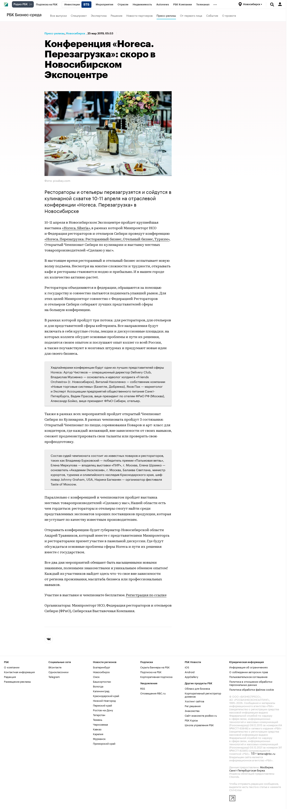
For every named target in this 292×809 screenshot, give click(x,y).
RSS (142, 688)
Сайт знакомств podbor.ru (201, 715)
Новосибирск (75, 33)
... (215, 4)
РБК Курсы (191, 720)
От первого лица (191, 15)
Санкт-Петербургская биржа (247, 770)
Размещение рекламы (17, 681)
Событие (212, 15)
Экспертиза (99, 15)
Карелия (98, 734)
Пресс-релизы (166, 15)
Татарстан (99, 715)
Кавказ (97, 729)
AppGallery (191, 677)
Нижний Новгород (104, 700)
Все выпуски (58, 15)
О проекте (229, 15)
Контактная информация (19, 672)
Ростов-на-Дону (103, 710)
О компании (11, 667)
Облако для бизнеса (197, 688)
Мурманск (99, 738)
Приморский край (104, 743)
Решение (116, 15)
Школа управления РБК (199, 725)
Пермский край (102, 705)
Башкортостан (102, 681)
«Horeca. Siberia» (76, 228)
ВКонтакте (54, 667)
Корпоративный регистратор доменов (203, 694)
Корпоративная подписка (156, 677)
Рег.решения (193, 706)
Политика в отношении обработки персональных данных (250, 682)
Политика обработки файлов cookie (251, 689)
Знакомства (192, 710)
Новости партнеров (139, 15)
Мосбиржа (266, 767)
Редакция (10, 677)
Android (189, 672)
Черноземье (100, 724)
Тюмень (97, 719)
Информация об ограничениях (248, 667)
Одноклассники (58, 672)
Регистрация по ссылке (146, 595)
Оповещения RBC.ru (153, 693)
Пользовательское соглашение (248, 677)
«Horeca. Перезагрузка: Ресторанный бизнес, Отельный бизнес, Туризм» (106, 239)
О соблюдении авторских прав (248, 672)
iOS (187, 667)
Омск (96, 677)
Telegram (54, 677)
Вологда (98, 686)
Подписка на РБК (150, 672)
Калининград (101, 691)
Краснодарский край (106, 696)
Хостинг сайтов (194, 701)
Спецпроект (79, 15)
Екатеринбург (101, 667)
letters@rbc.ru (266, 753)
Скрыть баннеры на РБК (155, 667)
